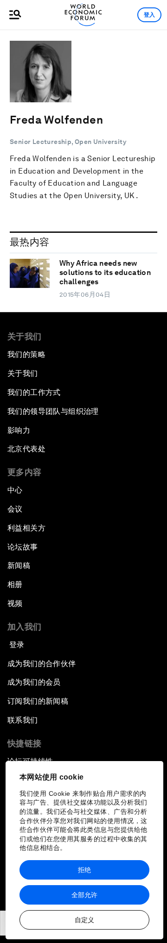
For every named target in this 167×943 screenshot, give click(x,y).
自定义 (84, 920)
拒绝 (84, 870)
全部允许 (84, 895)
